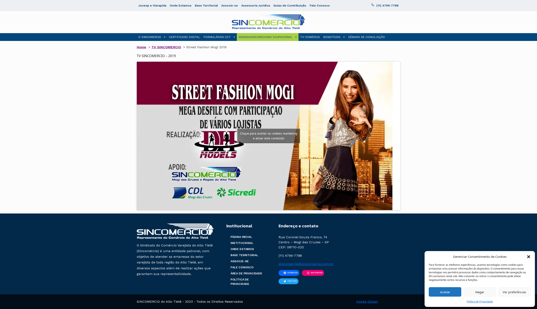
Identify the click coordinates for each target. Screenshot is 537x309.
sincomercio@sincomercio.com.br (306, 264)
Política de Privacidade (480, 301)
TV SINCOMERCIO (166, 47)
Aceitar (445, 292)
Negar (479, 292)
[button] (529, 256)
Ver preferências (514, 292)
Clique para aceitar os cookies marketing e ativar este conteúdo (268, 135)
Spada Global (367, 302)
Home (141, 47)
